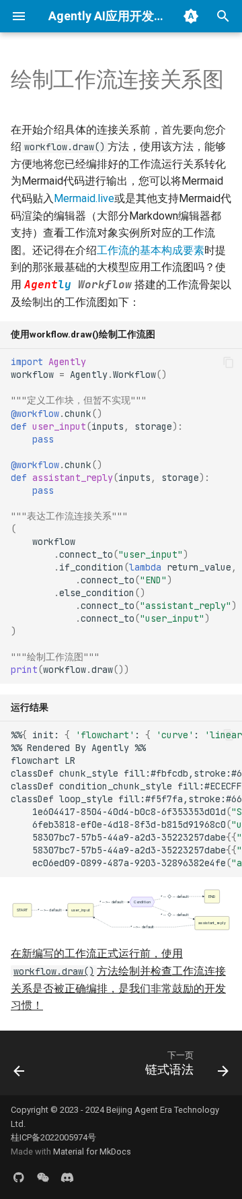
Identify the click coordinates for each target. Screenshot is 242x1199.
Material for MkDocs (92, 1151)
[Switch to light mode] (190, 16)
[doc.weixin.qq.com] (43, 1177)
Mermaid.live (84, 198)
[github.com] (19, 1177)
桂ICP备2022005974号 (53, 1137)
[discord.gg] (67, 1177)
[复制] (228, 362)
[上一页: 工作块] (19, 1067)
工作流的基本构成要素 (150, 250)
